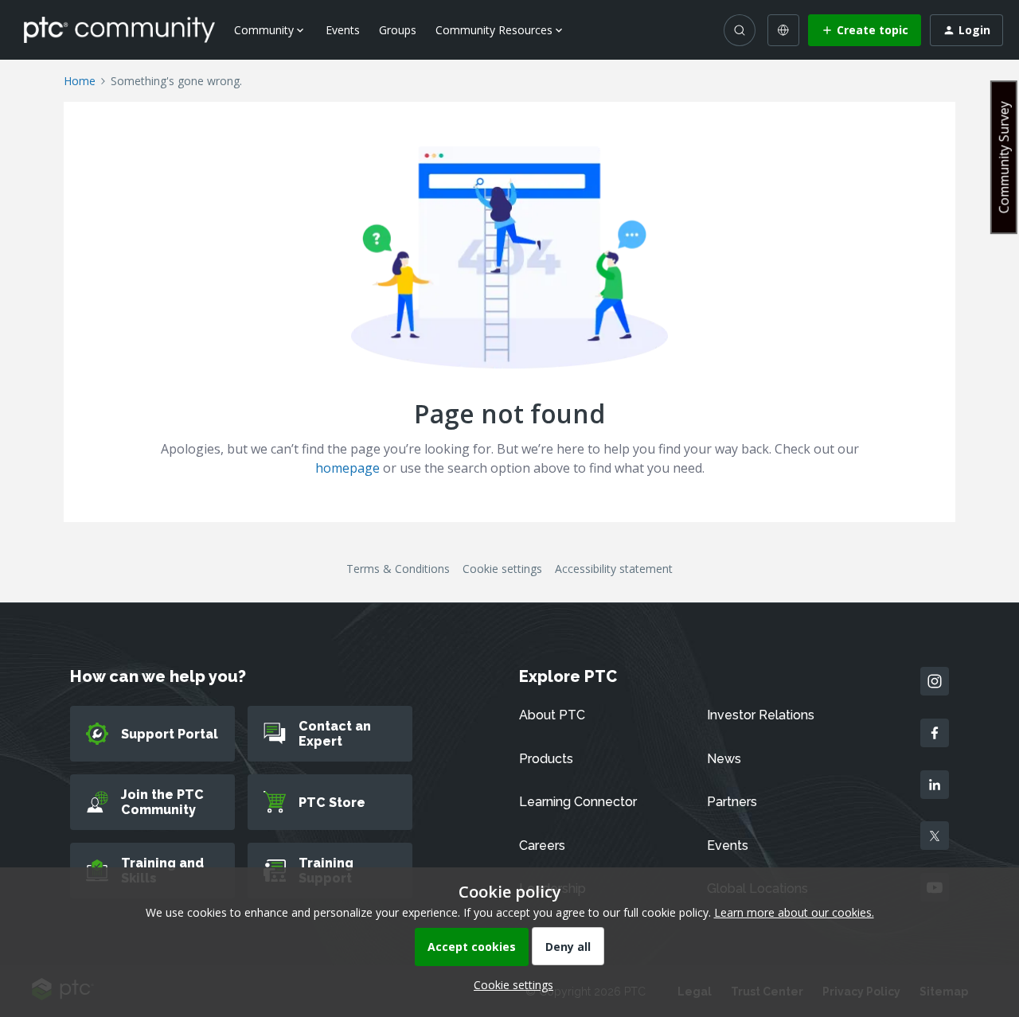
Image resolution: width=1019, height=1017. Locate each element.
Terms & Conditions (398, 568)
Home (80, 80)
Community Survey (1004, 157)
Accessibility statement (614, 568)
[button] (864, 30)
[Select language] (783, 30)
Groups (397, 29)
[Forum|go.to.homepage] (119, 29)
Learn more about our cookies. (794, 912)
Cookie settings (502, 568)
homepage (347, 468)
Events (343, 29)
